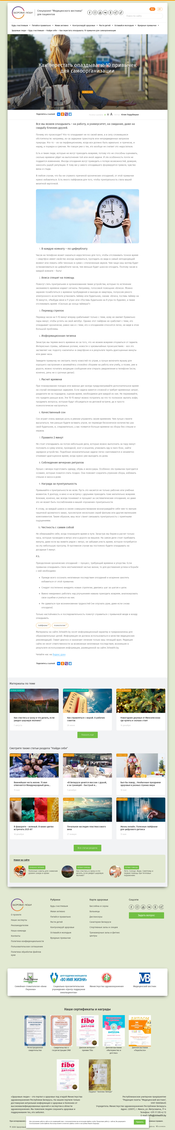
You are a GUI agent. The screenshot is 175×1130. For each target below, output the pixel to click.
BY (159, 9)
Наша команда (18, 930)
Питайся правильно (41, 25)
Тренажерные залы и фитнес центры (105, 934)
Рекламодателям (19, 925)
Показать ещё (87, 735)
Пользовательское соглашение (27, 946)
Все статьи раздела (87, 848)
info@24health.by (157, 1115)
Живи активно (61, 25)
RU (152, 9)
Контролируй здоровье (83, 25)
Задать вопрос (146, 915)
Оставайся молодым (124, 25)
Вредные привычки (147, 25)
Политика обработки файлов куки (26, 953)
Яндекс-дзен (59, 654)
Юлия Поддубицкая (130, 115)
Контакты (15, 936)
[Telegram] (70, 114)
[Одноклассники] (62, 114)
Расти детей (104, 25)
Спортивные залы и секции (104, 927)
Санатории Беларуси (100, 922)
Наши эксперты (19, 920)
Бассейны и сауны (99, 906)
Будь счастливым (20, 25)
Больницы (95, 911)
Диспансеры (96, 916)
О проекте (16, 914)
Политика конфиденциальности (27, 941)
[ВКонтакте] (58, 114)
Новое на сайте (22, 860)
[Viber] (66, 114)
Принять (139, 1122)
